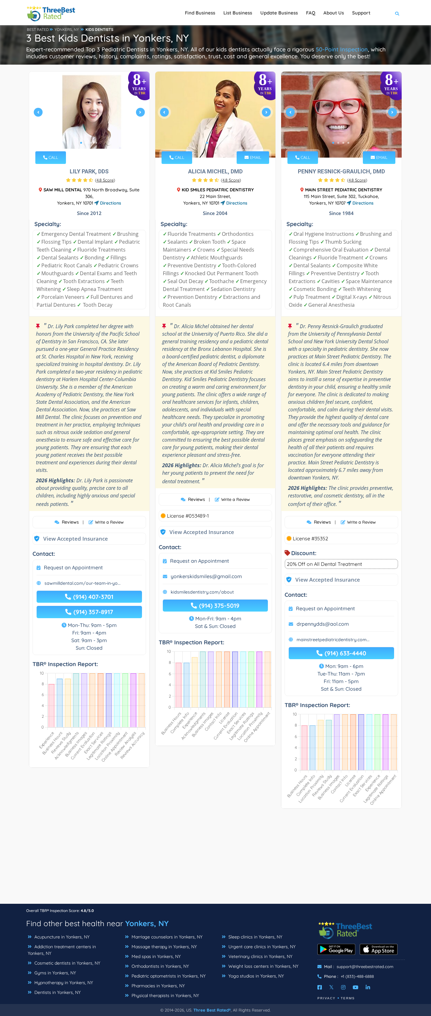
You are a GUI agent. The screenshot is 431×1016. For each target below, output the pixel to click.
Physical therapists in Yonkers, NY (164, 995)
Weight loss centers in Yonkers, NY (262, 966)
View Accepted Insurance (69, 538)
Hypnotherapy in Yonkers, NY (63, 982)
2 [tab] (86, 143)
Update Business (279, 13)
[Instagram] (343, 987)
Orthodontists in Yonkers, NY (159, 966)
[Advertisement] (215, 859)
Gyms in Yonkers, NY (54, 973)
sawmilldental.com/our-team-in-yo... (82, 583)
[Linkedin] (368, 987)
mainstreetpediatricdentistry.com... (333, 639)
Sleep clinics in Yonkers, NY (254, 937)
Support (361, 13)
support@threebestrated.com (365, 966)
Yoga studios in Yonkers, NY (255, 976)
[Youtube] (355, 987)
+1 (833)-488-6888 (357, 976)
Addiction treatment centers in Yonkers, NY (62, 950)
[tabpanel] (89, 115)
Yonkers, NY (146, 923)
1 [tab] (81, 143)
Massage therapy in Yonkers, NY (163, 946)
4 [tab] (96, 143)
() (105, 180)
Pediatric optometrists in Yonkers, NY (168, 976)
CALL (52, 157)
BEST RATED (38, 29)
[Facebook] (319, 987)
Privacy (326, 998)
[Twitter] (331, 987)
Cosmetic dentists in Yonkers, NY (66, 963)
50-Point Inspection (342, 49)
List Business (237, 13)
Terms (348, 998)
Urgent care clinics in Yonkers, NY (261, 946)
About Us (333, 13)
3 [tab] (91, 143)
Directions (110, 203)
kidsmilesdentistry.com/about (202, 592)
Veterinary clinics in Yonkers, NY (259, 956)
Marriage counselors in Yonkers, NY (166, 937)
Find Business (200, 13)
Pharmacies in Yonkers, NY (157, 986)
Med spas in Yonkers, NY (155, 956)
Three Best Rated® (212, 1010)
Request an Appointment (73, 567)
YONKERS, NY (67, 29)
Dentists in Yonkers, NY (57, 992)
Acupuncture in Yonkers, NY (61, 937)
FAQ (310, 13)
